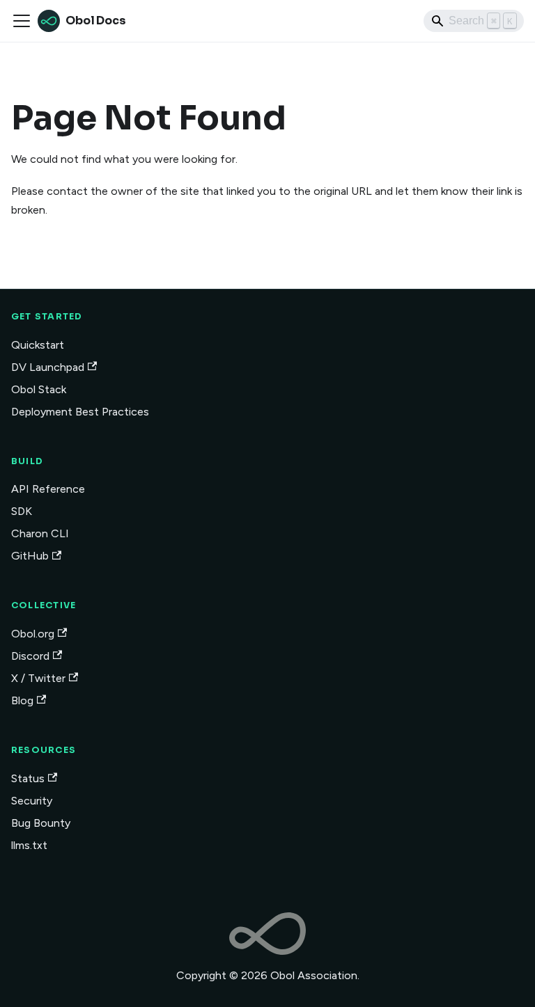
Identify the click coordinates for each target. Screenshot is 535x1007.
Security (31, 800)
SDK (21, 511)
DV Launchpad (47, 367)
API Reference (48, 488)
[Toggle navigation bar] (21, 20)
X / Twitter (38, 678)
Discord (30, 656)
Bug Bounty (40, 823)
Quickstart (37, 344)
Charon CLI (40, 533)
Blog (22, 700)
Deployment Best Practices (80, 411)
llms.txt (29, 845)
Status (28, 778)
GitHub (30, 555)
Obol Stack (38, 389)
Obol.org (32, 633)
